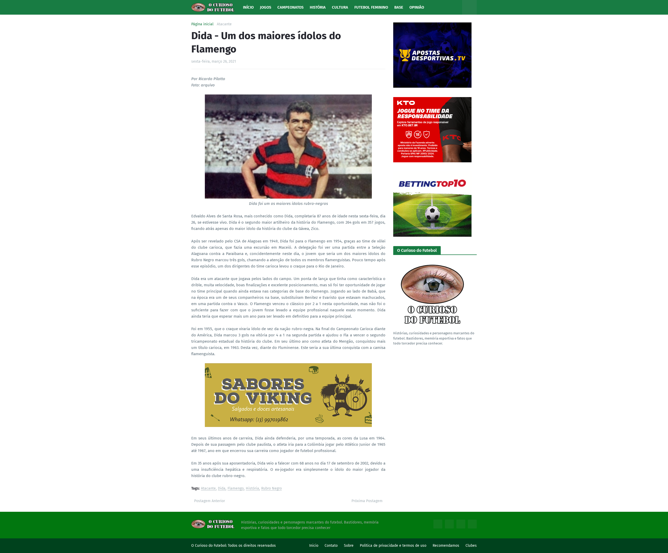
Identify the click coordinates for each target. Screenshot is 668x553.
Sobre (349, 545)
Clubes (471, 545)
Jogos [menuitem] (265, 7)
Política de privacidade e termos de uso (393, 545)
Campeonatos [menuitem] (290, 7)
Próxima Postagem (367, 501)
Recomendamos (446, 545)
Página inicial (202, 24)
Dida (221, 489)
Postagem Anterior (209, 501)
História (252, 489)
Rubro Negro (271, 489)
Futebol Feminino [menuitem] (371, 7)
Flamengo (236, 489)
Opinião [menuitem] (416, 7)
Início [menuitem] (248, 7)
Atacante (224, 24)
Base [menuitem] (398, 7)
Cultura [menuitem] (340, 7)
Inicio (313, 545)
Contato (331, 545)
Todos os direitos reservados (252, 545)
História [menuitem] (318, 7)
